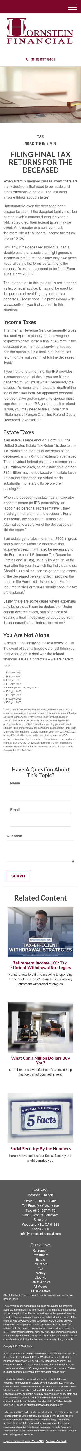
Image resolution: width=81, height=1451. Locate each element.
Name (15, 783)
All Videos (40, 1286)
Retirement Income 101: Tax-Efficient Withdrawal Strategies (40, 965)
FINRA (16, 1364)
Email (15, 809)
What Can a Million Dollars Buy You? (40, 1060)
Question (14, 835)
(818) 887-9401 (43, 59)
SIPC (24, 1364)
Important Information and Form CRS (23, 1441)
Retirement (40, 1250)
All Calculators (40, 1291)
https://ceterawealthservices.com (45, 1405)
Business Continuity (56, 1441)
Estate (40, 1259)
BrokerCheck (10, 1298)
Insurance (41, 1264)
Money (40, 1273)
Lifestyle (40, 1277)
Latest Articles (41, 1282)
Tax (40, 1268)
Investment (40, 1255)
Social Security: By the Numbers (40, 1148)
